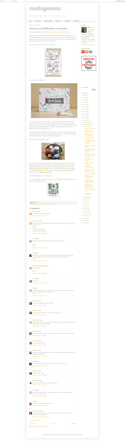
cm (33, 288)
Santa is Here (50, 35)
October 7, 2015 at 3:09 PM (39, 233)
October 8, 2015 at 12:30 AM (39, 366)
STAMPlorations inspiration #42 (89, 167)
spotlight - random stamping (89, 163)
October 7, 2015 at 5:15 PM (39, 283)
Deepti (34, 361)
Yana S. (49, 128)
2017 (84, 115)
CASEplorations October (88, 194)
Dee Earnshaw (36, 320)
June (85, 204)
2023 (84, 102)
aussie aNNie (35, 380)
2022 (84, 104)
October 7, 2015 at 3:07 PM (39, 216)
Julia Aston (35, 331)
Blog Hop (35, 203)
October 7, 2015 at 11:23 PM (39, 356)
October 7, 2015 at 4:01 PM (39, 260)
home (30, 21)
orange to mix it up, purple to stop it (89, 170)
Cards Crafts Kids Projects (39, 231)
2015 (84, 120)
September (87, 197)
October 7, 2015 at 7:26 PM (39, 335)
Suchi (33, 253)
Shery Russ (35, 350)
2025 (84, 97)
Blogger (80, 434)
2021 (84, 106)
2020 (84, 109)
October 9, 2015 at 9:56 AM (39, 385)
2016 (84, 118)
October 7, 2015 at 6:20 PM (39, 315)
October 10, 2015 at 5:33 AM (39, 405)
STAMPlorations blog (55, 37)
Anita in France (36, 411)
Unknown (34, 211)
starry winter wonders (90, 173)
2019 (84, 111)
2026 (84, 95)
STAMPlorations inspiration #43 (89, 135)
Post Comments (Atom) (42, 426)
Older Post (74, 423)
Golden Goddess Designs (38, 266)
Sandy (34, 390)
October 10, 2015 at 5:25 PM (39, 417)
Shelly (34, 278)
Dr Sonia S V (35, 221)
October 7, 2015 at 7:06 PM (39, 326)
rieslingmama (45, 8)
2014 (84, 218)
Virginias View (52, 203)
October (86, 126)
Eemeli (34, 238)
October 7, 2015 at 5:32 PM (39, 296)
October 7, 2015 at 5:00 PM (39, 273)
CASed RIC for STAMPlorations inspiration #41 (89, 181)
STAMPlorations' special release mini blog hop (56, 32)
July (85, 202)
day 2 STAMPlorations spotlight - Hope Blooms (90, 150)
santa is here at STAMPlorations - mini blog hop (89, 186)
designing (58, 21)
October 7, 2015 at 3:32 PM (39, 248)
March (86, 211)
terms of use (38, 21)
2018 (84, 113)
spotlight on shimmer (89, 128)
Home (53, 423)
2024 (84, 100)
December (87, 122)
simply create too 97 (89, 138)
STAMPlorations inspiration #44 (89, 131)
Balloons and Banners (45, 172)
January (86, 215)
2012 (84, 223)
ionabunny (35, 371)
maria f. (91, 27)
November (87, 124)
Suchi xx (34, 258)
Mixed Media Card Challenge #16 (89, 176)
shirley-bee (35, 340)
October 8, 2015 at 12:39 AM (39, 375)
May (85, 206)
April (85, 208)
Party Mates (66, 170)
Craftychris (35, 310)
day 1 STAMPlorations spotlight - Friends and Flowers (90, 155)
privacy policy (48, 21)
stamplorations (45, 203)
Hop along (46, 176)
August (86, 199)
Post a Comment (35, 420)
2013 (84, 220)
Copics (39, 203)
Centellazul (35, 301)
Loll (33, 401)
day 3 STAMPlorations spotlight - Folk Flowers (90, 142)
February (86, 213)
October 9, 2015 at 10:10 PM (39, 396)
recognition (67, 21)
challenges (76, 21)
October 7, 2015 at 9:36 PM (39, 345)
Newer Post (33, 423)
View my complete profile (88, 44)
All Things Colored (51, 179)
